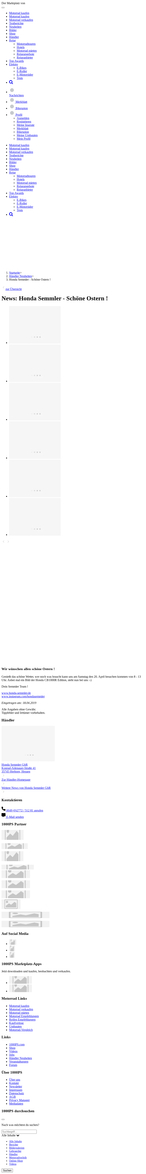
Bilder (13, 30)
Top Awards (16, 61)
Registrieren (24, 121)
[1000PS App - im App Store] (20, 982)
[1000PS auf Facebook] (12, 950)
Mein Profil (23, 138)
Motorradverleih (18, 1157)
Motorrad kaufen (19, 13)
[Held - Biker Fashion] (12, 860)
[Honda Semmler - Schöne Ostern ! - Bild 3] (35, 419)
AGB (12, 1096)
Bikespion (23, 131)
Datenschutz (16, 1093)
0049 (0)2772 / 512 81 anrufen (24, 810)
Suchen (7, 1170)
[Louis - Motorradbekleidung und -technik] (11, 908)
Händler (14, 37)
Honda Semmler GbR (15, 764)
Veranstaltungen (18, 1061)
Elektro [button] (13, 64)
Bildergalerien (16, 1147)
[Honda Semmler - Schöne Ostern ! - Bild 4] (35, 457)
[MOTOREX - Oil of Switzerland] (13, 838)
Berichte (13, 1144)
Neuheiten (15, 26)
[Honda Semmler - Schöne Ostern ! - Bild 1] (35, 342)
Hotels (21, 47)
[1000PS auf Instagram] (12, 956)
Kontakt (14, 1083)
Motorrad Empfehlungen (24, 1016)
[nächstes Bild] (8, 542)
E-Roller (22, 71)
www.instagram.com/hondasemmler (23, 696)
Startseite (14, 272)
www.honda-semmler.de (16, 693)
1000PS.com (17, 1044)
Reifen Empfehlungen (22, 1019)
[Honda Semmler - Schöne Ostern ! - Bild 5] (35, 496)
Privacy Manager (19, 1100)
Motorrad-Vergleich (21, 1029)
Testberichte (16, 23)
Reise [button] (12, 40)
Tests (20, 78)
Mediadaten (16, 1103)
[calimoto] (16, 887)
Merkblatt (22, 128)
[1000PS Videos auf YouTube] (12, 943)
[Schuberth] (16, 877)
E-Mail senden (15, 817)
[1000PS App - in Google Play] (20, 991)
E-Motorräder (25, 74)
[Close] (3, 1119)
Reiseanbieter (25, 57)
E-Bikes (21, 67)
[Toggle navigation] (3, 7)
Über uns (14, 1079)
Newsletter (15, 1086)
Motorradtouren (26, 43)
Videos (13, 1051)
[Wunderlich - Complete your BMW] (25, 926)
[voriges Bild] (4, 542)
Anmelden (23, 118)
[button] (11, 82)
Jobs (11, 1054)
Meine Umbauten (27, 135)
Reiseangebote (25, 54)
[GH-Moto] (18, 868)
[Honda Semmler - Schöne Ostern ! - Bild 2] (35, 381)
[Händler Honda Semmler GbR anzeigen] (28, 761)
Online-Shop (16, 1160)
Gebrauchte (15, 1151)
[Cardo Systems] (16, 897)
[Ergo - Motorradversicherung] (25, 917)
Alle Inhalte (15, 1141)
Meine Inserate (25, 125)
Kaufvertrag (16, 1023)
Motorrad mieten (27, 50)
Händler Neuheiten (20, 276)
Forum (13, 1065)
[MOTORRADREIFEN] (15, 848)
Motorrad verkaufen (21, 19)
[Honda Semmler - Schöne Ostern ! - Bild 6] (35, 534)
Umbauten (15, 1026)
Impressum (15, 1090)
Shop (12, 33)
